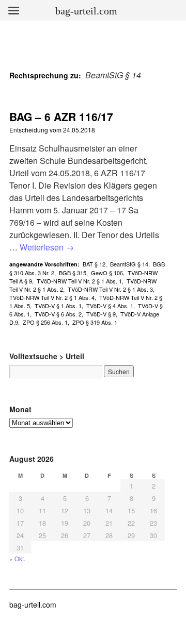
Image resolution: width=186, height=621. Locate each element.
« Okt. (17, 558)
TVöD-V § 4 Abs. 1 (109, 305)
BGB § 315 (72, 272)
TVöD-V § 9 (101, 314)
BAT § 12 (94, 264)
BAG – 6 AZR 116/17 (61, 116)
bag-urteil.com (32, 604)
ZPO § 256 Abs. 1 (45, 322)
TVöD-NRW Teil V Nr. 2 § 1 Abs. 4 (52, 297)
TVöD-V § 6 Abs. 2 (58, 314)
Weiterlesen (47, 247)
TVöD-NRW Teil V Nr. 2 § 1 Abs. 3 (110, 289)
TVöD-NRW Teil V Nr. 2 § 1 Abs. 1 (79, 281)
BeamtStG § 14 (129, 264)
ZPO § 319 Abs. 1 (94, 322)
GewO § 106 (107, 272)
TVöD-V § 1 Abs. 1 (58, 305)
